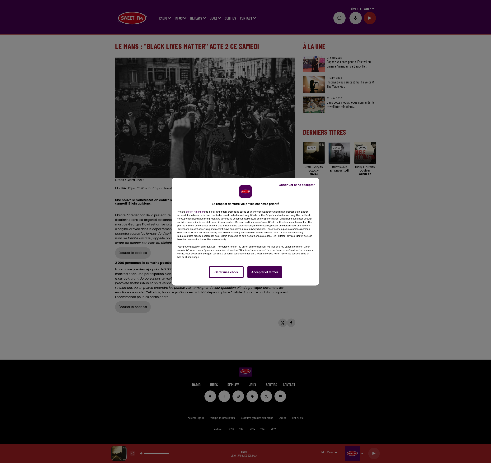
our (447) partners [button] (195, 211)
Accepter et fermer (264, 272)
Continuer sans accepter (297, 184)
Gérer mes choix (226, 272)
